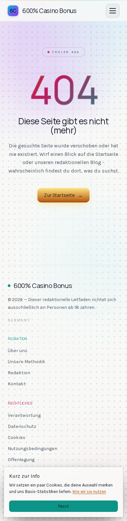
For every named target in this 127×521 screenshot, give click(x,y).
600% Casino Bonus (43, 285)
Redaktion (19, 373)
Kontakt (17, 384)
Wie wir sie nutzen (89, 491)
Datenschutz (22, 426)
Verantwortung (24, 415)
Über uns (17, 350)
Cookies (16, 437)
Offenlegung (21, 459)
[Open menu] (112, 10)
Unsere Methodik (26, 361)
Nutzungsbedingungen (32, 448)
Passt (63, 506)
